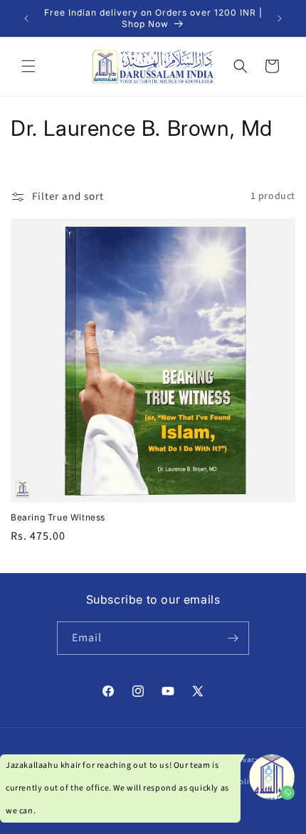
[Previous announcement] (26, 18)
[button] (28, 66)
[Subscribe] (232, 638)
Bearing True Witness (58, 517)
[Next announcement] (279, 18)
